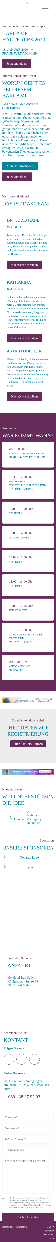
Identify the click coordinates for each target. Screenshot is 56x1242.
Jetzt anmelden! (17, 176)
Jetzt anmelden (17, 63)
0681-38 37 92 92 (24, 1097)
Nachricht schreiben (24, 265)
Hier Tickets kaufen (28, 744)
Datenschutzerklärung (25, 1198)
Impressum (7, 1226)
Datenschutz (21, 1226)
